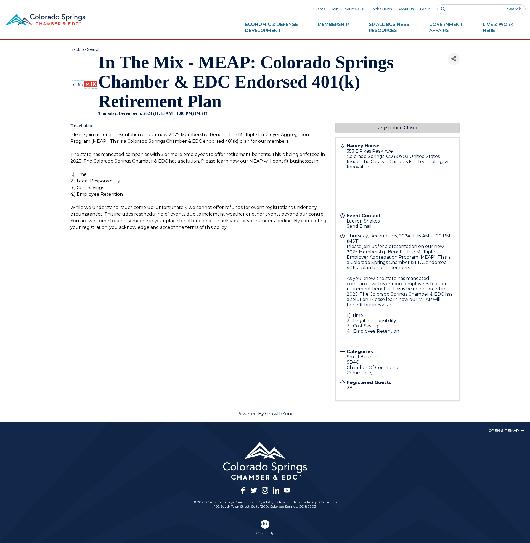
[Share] (454, 59)
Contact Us (328, 502)
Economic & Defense (271, 27)
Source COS (355, 9)
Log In (425, 9)
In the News (382, 9)
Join (335, 9)
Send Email (359, 226)
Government (446, 27)
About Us (406, 9)
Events (319, 9)
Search (514, 9)
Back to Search (85, 49)
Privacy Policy (305, 502)
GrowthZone (279, 413)
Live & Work (498, 27)
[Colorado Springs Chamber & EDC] (45, 19)
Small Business (389, 27)
